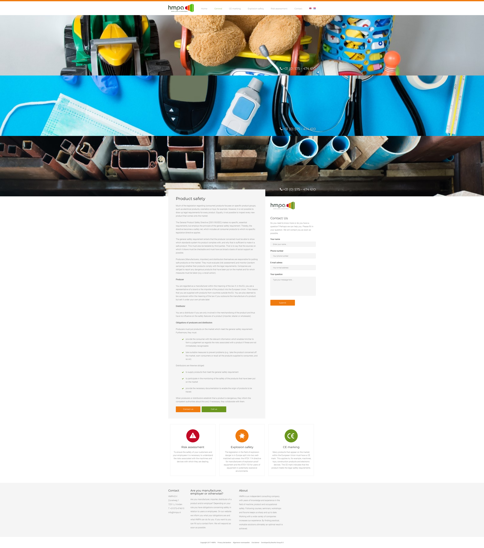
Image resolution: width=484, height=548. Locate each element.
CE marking (235, 8)
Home (204, 8)
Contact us (188, 409)
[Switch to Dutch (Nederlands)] (314, 8)
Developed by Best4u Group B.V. (272, 542)
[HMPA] (181, 8)
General (218, 8)
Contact (298, 8)
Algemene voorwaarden (241, 542)
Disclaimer (255, 542)
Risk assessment (279, 8)
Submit (282, 303)
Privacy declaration (224, 542)
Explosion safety (256, 8)
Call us (214, 409)
